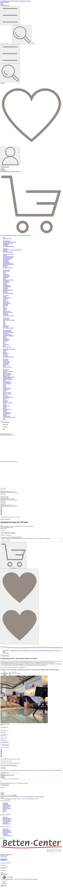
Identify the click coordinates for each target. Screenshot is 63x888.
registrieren (4, 170)
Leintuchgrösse (5, 537)
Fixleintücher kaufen (7, 823)
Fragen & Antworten (7, 805)
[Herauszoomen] (1, 497)
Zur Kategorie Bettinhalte (8, 252)
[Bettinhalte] (5, 265)
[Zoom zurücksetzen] (4, 497)
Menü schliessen (5, 167)
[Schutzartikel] (6, 344)
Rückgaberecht (6, 807)
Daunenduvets (6, 822)
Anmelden (2, 169)
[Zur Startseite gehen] (4, 5)
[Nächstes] (4, 489)
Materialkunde (6, 804)
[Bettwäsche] (5, 313)
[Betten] (6, 244)
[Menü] (10, 15)
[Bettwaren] (5, 291)
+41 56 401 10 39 (3, 727)
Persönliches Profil (8, 171)
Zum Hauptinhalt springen (5, 1)
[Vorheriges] (1, 489)
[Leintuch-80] (7, 435)
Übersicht (2, 171)
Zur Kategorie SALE (7, 346)
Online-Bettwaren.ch (10, 879)
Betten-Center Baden (4, 2)
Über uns (5, 809)
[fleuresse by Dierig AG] (5, 519)
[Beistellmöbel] (12, 249)
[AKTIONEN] (6, 364)
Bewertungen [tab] (5, 652)
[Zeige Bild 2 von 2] (2, 490)
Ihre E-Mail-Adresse (4, 772)
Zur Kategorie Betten (7, 238)
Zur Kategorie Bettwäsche (8, 293)
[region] (31, 470)
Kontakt (2, 4)
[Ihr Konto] (10, 156)
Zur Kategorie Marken (7, 366)
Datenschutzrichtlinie (29, 796)
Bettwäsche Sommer (7, 821)
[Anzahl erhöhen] (8, 540)
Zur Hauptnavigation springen (25, 1)
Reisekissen (5, 833)
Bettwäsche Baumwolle (7, 819)
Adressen (14, 171)
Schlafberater (5, 803)
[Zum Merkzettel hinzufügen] (19, 606)
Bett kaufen (5, 817)
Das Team (5, 810)
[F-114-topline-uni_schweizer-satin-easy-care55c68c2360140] (9, 461)
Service (1, 3)
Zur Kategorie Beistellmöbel (8, 246)
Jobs (4, 811)
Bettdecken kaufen (6, 818)
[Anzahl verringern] (2, 540)
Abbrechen (2, 777)
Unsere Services (3, 739)
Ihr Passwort (3, 773)
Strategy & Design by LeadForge (31, 879)
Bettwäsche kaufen (6, 820)
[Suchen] (22, 34)
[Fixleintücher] (6, 325)
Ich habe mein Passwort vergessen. (7, 775)
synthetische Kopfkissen (7, 835)
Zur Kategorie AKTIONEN (8, 356)
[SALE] (4, 354)
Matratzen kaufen (6, 830)
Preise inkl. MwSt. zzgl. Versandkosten (8, 532)
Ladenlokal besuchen (4, 742)
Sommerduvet (5, 834)
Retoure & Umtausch (7, 808)
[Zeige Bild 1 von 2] (0, 490)
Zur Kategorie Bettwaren (8, 267)
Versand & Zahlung (7, 806)
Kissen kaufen (5, 828)
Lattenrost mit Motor (7, 831)
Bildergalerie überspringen (5, 433)
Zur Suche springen (15, 1)
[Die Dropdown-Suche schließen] (33, 43)
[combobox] (6, 43)
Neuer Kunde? (58, 770)
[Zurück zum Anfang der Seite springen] (3, 885)
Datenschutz (10, 877)
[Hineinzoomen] (7, 497)
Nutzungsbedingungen (39, 796)
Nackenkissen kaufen (7, 832)
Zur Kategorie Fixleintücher (8, 315)
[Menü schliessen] (3, 253)
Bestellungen (18, 171)
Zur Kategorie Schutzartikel (8, 327)
